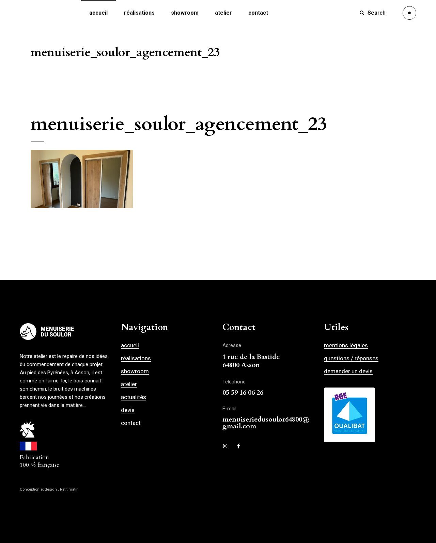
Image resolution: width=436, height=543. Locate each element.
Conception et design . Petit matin (49, 489)
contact (131, 422)
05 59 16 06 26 (242, 392)
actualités (133, 397)
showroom (135, 371)
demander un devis (348, 371)
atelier (129, 384)
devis (128, 410)
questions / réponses (351, 358)
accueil (130, 345)
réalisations (136, 358)
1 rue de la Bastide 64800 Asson (251, 360)
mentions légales (346, 345)
